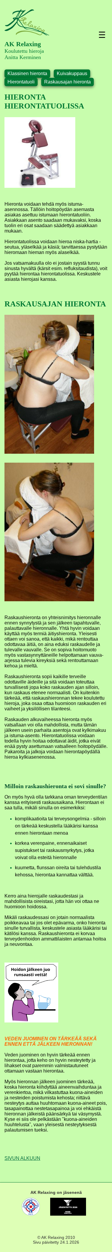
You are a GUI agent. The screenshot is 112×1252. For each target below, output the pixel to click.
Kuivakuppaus (72, 73)
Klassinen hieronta (27, 73)
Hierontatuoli (21, 81)
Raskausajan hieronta (67, 81)
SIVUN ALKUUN (22, 1158)
